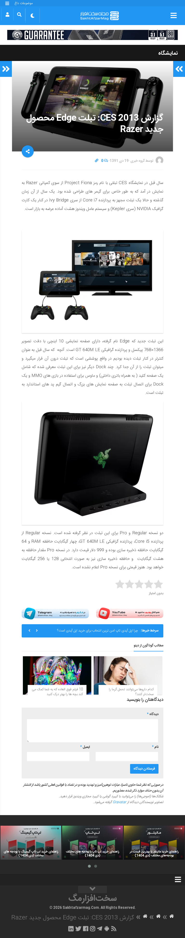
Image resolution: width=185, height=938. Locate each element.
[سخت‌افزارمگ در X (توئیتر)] (78, 928)
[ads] (92, 35)
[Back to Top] (92, 889)
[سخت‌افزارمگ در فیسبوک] (85, 928)
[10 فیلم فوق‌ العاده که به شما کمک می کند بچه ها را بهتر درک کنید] (57, 675)
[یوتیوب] (129, 613)
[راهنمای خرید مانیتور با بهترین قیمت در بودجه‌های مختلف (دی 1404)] (154, 843)
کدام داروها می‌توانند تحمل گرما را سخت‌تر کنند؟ (131, 692)
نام (155, 747)
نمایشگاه (168, 53)
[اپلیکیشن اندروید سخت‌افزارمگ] (106, 928)
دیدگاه (153, 714)
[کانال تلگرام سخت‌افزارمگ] (99, 928)
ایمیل (85, 747)
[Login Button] (7, 14)
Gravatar (119, 802)
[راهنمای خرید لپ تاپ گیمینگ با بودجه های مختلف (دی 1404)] (30, 843)
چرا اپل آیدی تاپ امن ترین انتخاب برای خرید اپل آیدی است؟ (97, 631)
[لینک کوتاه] (96, 161)
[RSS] (114, 928)
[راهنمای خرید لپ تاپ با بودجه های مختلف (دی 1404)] (92, 843)
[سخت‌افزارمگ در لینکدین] (70, 928)
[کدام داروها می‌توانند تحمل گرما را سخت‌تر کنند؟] (128, 675)
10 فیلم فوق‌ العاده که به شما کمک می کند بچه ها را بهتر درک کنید (57, 692)
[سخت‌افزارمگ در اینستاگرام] (92, 928)
